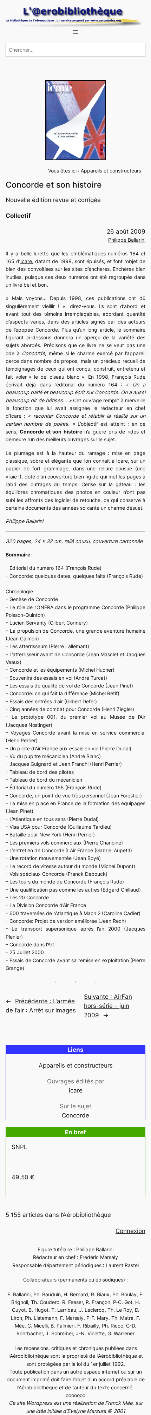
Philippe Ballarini (126, 240)
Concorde (75, 1115)
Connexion (130, 1230)
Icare (26, 261)
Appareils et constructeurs (111, 171)
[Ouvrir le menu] (75, 32)
